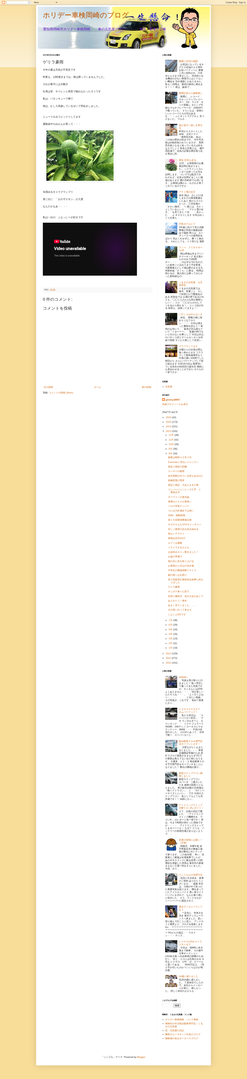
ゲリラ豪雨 (174, 587)
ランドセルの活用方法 (190, 874)
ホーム (97, 387)
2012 (169, 653)
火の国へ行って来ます (180, 609)
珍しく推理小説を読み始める (183, 529)
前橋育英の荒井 (176, 480)
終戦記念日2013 (176, 538)
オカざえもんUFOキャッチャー (184, 524)
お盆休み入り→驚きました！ (183, 552)
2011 (169, 658)
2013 (169, 431)
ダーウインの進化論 (178, 497)
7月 (171, 620)
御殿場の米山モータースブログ (181, 1038)
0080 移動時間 (176, 515)
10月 (171, 444)
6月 (171, 624)
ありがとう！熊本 (177, 600)
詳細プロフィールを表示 (175, 404)
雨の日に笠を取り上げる (181, 561)
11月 (171, 439)
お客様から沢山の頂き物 (181, 565)
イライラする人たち (178, 547)
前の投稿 (146, 387)
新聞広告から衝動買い (190, 93)
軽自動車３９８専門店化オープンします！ (190, 742)
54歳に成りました (188, 976)
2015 (169, 422)
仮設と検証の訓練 (177, 466)
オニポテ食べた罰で (178, 591)
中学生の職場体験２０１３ (182, 570)
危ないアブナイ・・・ (180, 533)
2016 (169, 417)
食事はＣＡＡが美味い (180, 501)
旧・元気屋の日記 (175, 1030)
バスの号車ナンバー (178, 506)
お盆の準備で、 (176, 556)
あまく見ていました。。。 (182, 605)
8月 (171, 453)
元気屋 (168, 386)
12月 (171, 435)
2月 (171, 643)
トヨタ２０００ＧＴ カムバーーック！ (190, 710)
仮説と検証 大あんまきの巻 (183, 485)
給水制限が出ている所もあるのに (185, 475)
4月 (171, 634)
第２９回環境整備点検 (180, 519)
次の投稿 (48, 387)
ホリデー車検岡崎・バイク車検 (181, 1019)
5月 (171, 629)
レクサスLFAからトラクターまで (190, 943)
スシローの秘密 (176, 471)
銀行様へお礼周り (177, 575)
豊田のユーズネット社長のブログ (182, 1034)
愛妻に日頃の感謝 (188, 61)
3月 (171, 638)
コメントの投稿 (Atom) (61, 392)
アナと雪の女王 (187, 192)
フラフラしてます (188, 346)
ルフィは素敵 (175, 543)
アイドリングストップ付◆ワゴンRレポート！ (191, 806)
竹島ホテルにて (187, 224)
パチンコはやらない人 (190, 314)
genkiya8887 (173, 399)
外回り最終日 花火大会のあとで (185, 596)
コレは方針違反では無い (181, 510)
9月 (171, 448)
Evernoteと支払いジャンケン (183, 462)
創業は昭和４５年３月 (180, 457)
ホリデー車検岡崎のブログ (86, 15)
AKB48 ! (183, 677)
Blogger (141, 1057)
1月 (171, 647)
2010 (169, 662)
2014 (169, 426)
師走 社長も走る (187, 160)
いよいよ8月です (177, 614)
